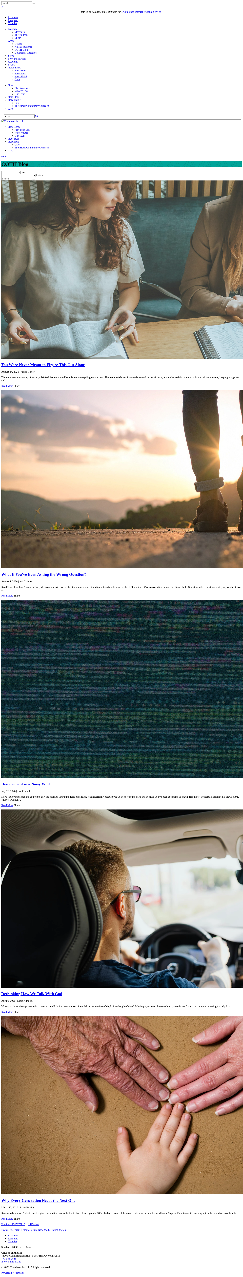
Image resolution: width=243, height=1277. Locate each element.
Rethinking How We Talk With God (31, 994)
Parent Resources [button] (23, 1230)
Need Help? (21, 76)
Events (11, 64)
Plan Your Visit (22, 88)
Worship (12, 29)
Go (37, 115)
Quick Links (14, 67)
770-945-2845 (8, 1258)
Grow (11, 40)
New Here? (21, 70)
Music (18, 37)
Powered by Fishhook (12, 1272)
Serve (11, 55)
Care (17, 102)
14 (29, 1224)
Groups (18, 43)
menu (4, 156)
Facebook (13, 17)
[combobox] (23, 172)
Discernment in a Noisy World (27, 784)
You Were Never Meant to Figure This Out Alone (43, 365)
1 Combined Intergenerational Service (141, 11)
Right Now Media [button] (41, 1230)
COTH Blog (21, 49)
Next (36, 1224)
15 (32, 1224)
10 (23, 1224)
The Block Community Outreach (32, 105)
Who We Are (21, 91)
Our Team (20, 94)
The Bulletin (21, 34)
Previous (5, 1224)
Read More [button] (7, 386)
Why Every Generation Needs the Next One (38, 1200)
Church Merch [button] (58, 1230)
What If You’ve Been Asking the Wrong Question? (43, 574)
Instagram (13, 20)
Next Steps (20, 73)
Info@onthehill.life (11, 1261)
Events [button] (4, 1230)
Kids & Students (23, 46)
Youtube (12, 23)
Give (17, 79)
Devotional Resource (26, 52)
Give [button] (11, 1230)
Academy (13, 61)
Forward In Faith (17, 58)
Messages (20, 32)
